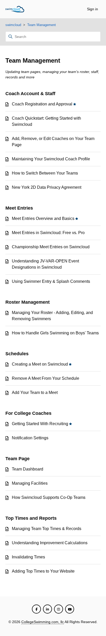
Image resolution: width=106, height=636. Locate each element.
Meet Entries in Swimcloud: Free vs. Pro (48, 232)
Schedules (17, 353)
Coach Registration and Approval (42, 104)
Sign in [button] (92, 9)
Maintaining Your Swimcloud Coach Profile (51, 159)
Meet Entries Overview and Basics (43, 218)
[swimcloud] (14, 9)
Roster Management (27, 302)
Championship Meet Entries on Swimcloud (51, 247)
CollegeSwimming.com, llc (42, 622)
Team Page (17, 458)
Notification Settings (30, 438)
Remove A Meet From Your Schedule (45, 378)
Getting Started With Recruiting (40, 424)
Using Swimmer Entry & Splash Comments (51, 281)
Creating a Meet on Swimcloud (40, 364)
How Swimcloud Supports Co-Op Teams (48, 497)
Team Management (41, 25)
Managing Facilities (30, 483)
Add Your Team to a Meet (35, 392)
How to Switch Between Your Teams (45, 173)
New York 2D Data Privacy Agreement (46, 187)
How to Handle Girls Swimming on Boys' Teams (55, 333)
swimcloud (13, 25)
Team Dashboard (27, 469)
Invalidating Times (28, 557)
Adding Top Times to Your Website (43, 571)
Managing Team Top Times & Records (46, 528)
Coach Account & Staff (30, 93)
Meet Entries (19, 208)
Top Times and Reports (31, 518)
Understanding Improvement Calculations (49, 543)
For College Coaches (28, 413)
